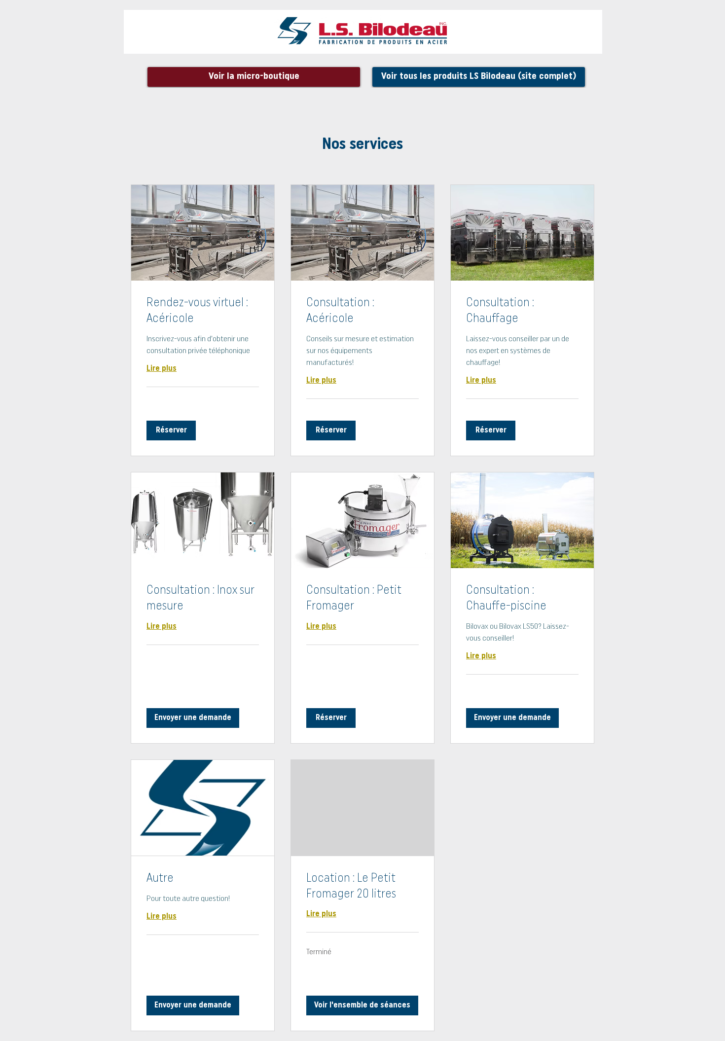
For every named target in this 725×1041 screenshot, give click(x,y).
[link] (202, 311)
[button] (171, 430)
